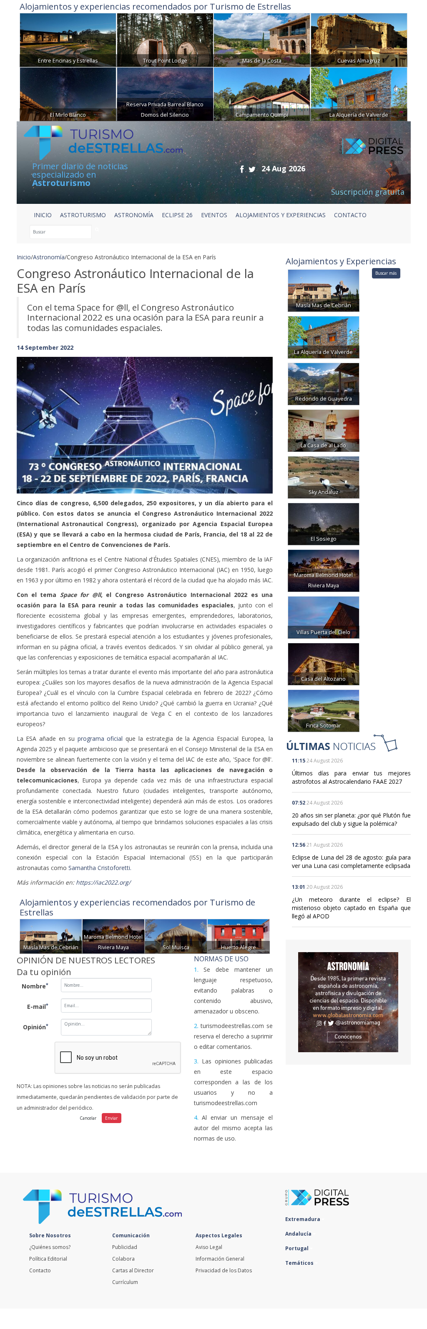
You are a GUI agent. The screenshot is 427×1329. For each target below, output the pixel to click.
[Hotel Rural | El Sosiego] (323, 523)
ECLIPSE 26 (177, 215)
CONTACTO (350, 215)
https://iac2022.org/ (103, 882)
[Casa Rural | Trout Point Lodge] (165, 39)
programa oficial (100, 738)
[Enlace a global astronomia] (348, 1002)
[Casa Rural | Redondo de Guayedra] (323, 383)
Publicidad (124, 1247)
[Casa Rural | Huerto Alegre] (238, 936)
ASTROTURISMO (83, 215)
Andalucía (299, 1233)
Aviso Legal (209, 1247)
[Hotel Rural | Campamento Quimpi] (262, 93)
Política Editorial (48, 1258)
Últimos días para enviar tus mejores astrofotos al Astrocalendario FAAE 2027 (351, 777)
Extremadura (303, 1219)
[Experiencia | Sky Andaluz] (323, 477)
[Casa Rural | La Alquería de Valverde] (359, 93)
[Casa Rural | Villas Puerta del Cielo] (323, 617)
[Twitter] (252, 169)
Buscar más (386, 273)
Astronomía (49, 257)
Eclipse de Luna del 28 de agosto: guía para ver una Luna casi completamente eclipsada (351, 861)
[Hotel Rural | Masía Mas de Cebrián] (51, 936)
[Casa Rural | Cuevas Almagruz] (359, 39)
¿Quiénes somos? (49, 1247)
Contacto (40, 1270)
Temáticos (300, 1262)
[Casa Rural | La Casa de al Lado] (323, 430)
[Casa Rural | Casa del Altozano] (323, 663)
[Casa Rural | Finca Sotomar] (323, 710)
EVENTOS (214, 215)
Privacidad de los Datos (224, 1270)
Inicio (43, 215)
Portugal (297, 1248)
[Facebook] (242, 169)
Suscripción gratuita (367, 192)
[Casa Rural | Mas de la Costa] (262, 39)
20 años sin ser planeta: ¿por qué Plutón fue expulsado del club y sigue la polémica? (351, 819)
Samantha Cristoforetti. (99, 868)
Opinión (35, 1027)
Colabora (123, 1258)
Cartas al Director (133, 1270)
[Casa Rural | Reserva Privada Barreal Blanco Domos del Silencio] (165, 93)
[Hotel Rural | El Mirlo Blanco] (68, 93)
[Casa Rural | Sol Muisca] (176, 936)
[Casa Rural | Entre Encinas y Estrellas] (68, 39)
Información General (220, 1258)
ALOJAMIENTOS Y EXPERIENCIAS (281, 215)
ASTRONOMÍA (133, 215)
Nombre (35, 986)
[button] (36, 416)
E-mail (37, 1006)
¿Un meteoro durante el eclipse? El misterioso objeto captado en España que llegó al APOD (351, 907)
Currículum (125, 1282)
